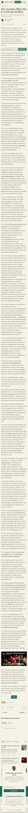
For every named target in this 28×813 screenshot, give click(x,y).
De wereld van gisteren (8, 394)
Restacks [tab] (10, 723)
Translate (4, 6)
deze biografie (7, 105)
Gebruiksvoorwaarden (10, 801)
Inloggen (24, 2)
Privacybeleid (21, 804)
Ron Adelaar (18, 450)
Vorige (5, 712)
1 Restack (12, 702)
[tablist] (7, 722)
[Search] (25, 741)
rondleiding (21, 145)
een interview (15, 510)
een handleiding (15, 363)
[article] (14, 750)
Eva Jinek (6, 475)
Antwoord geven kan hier (9, 683)
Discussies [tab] (15, 741)
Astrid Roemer (5, 462)
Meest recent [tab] (8, 741)
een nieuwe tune (10, 433)
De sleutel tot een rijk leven (10, 758)
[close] (23, 766)
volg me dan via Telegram (9, 74)
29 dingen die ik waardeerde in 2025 (10, 746)
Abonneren (18, 2)
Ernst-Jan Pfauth (9, 19)
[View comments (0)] (7, 24)
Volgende (22, 712)
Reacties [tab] (4, 723)
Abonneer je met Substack (15, 796)
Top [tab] (3, 741)
